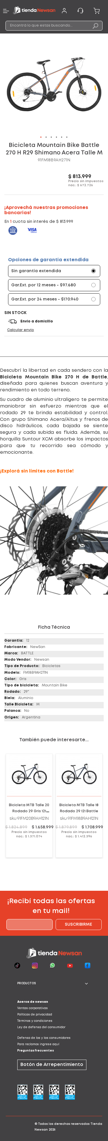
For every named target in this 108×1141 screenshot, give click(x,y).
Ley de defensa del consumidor (41, 1027)
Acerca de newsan (32, 1002)
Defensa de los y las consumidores (44, 1038)
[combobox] (54, 26)
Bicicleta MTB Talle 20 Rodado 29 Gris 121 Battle (29, 811)
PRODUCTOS (26, 983)
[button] (41, 137)
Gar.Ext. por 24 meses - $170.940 (44, 299)
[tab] (54, 984)
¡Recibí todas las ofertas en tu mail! (51, 906)
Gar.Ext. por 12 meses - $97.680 (43, 285)
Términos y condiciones (34, 1021)
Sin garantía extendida (36, 271)
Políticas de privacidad (34, 1014)
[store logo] (34, 11)
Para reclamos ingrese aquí (38, 1044)
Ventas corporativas (32, 1008)
